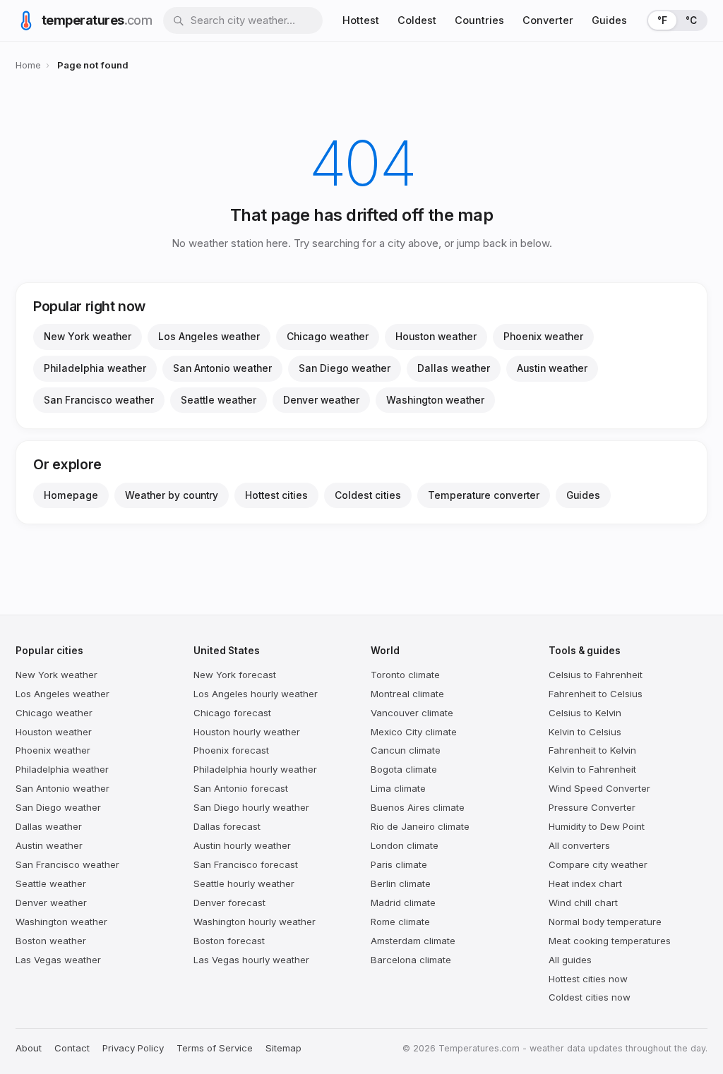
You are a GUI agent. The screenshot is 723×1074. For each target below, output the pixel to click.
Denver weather (321, 400)
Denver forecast (229, 902)
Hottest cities (276, 495)
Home (28, 65)
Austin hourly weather (242, 845)
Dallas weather (453, 368)
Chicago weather (328, 336)
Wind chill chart (583, 902)
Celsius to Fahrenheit (596, 674)
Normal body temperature (605, 921)
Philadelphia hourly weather (255, 769)
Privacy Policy (133, 1048)
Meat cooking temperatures (610, 940)
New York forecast (234, 674)
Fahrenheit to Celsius (596, 693)
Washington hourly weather (254, 921)
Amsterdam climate (413, 940)
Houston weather (436, 336)
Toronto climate (405, 674)
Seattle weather (218, 400)
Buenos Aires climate (418, 807)
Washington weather (435, 400)
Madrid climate (403, 902)
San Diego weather (344, 368)
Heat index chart (585, 883)
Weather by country (171, 495)
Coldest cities (368, 495)
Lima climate (398, 788)
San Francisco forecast (245, 864)
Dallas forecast (227, 826)
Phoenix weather (543, 336)
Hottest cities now (588, 978)
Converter (547, 20)
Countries (479, 20)
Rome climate (400, 921)
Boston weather (51, 940)
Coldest (417, 20)
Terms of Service (215, 1048)
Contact (72, 1048)
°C (691, 20)
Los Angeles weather (209, 336)
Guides (609, 20)
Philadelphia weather (95, 368)
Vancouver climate (412, 712)
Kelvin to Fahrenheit (592, 769)
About (29, 1048)
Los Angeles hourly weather (255, 693)
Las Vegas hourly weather (251, 959)
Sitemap (283, 1048)
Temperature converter (483, 495)
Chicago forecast (232, 712)
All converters (579, 845)
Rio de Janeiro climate (420, 826)
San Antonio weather (222, 368)
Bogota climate (404, 769)
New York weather (87, 336)
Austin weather (552, 368)
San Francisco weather (99, 400)
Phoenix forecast (231, 750)
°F (662, 20)
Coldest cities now (590, 997)
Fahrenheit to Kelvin (592, 750)
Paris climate (399, 864)
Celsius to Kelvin (585, 712)
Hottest (360, 20)
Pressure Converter (592, 807)
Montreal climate (407, 693)
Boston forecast (229, 940)
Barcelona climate (411, 959)
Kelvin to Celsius (585, 731)
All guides (570, 959)
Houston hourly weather (246, 731)
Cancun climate (406, 750)
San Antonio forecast (240, 788)
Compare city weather (598, 864)
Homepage (71, 495)
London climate (404, 845)
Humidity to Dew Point (597, 826)
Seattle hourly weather (243, 883)
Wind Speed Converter (599, 788)
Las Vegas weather (58, 959)
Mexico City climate (414, 731)
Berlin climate (401, 883)
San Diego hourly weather (251, 807)
